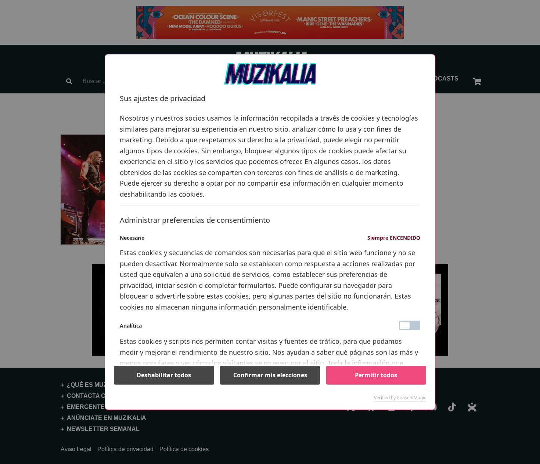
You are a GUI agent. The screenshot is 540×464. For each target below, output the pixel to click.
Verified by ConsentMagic (400, 397)
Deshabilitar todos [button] (164, 375)
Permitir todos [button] (376, 375)
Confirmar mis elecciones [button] (270, 375)
